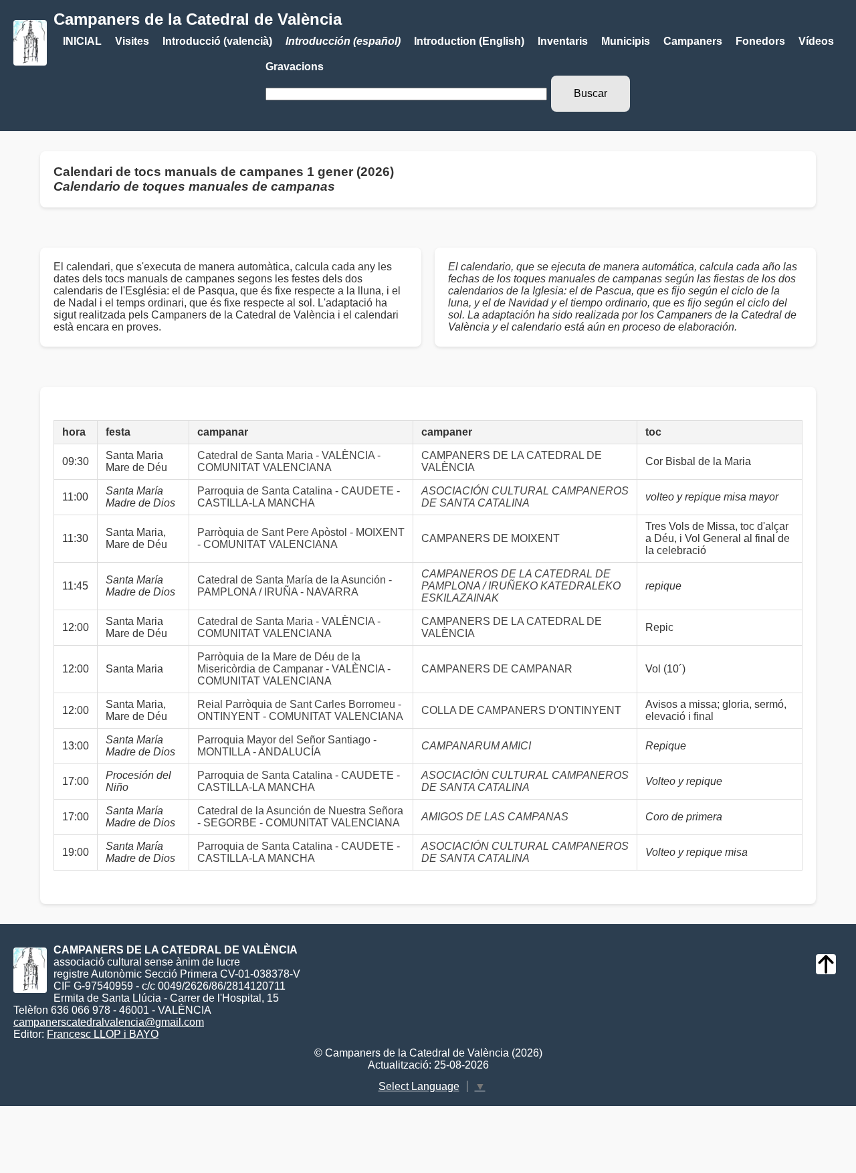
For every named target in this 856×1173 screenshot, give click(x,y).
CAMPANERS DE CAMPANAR (496, 668)
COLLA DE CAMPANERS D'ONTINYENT (521, 710)
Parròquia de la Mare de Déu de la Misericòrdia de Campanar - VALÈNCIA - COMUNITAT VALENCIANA (294, 669)
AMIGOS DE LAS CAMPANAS (494, 816)
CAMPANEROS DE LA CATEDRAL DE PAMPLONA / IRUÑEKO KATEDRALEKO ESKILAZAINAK (521, 586)
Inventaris (563, 41)
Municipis (625, 41)
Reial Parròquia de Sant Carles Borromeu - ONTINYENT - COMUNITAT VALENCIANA (300, 710)
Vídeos (816, 41)
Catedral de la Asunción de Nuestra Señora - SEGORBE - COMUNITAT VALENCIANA (300, 816)
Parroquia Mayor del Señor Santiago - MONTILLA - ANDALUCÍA (287, 745)
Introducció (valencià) (217, 41)
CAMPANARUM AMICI (476, 745)
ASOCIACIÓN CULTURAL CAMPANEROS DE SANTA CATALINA (525, 497)
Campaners (692, 41)
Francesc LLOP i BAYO (102, 1034)
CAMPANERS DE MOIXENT (490, 538)
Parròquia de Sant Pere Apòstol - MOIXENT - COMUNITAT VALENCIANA (301, 538)
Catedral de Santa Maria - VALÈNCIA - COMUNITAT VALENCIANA (289, 461)
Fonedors (760, 41)
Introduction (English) (469, 41)
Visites (132, 41)
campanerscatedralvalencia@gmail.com (108, 1022)
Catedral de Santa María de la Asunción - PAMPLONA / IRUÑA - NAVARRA (294, 586)
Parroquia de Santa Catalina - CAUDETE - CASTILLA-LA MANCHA (298, 497)
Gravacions (294, 66)
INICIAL (82, 41)
